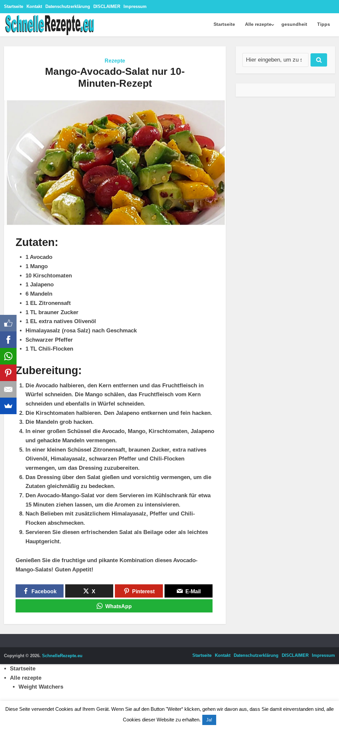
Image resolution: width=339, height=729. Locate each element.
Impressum (135, 6)
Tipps (323, 24)
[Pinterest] (8, 372)
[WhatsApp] (8, 356)
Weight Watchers (41, 687)
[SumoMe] (8, 406)
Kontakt (34, 6)
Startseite (13, 6)
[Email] (8, 389)
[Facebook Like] (8, 323)
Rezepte (115, 61)
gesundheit (294, 24)
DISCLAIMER (106, 6)
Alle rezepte (258, 24)
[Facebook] (8, 339)
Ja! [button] (209, 719)
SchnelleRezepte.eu (62, 655)
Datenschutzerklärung (67, 6)
